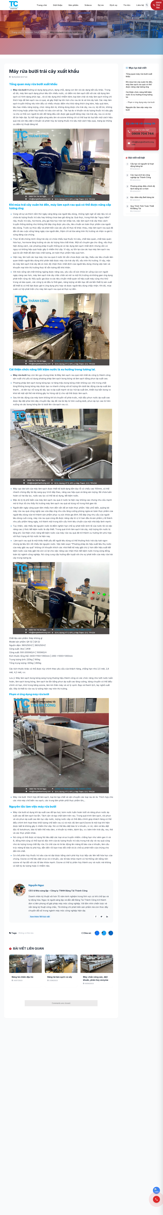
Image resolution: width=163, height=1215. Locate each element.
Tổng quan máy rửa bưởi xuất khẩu (139, 75)
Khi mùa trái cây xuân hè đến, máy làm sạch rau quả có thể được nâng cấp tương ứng (139, 84)
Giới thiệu (57, 5)
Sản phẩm (73, 5)
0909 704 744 (143, 133)
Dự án (101, 5)
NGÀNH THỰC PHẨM (36, 32)
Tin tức (127, 5)
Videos (88, 5)
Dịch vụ (113, 5)
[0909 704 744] (156, 1199)
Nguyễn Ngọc (36, 885)
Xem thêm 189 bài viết (40, 917)
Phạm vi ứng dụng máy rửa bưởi (141, 102)
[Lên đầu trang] (157, 1209)
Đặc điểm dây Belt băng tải (142, 197)
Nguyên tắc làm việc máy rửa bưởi (139, 108)
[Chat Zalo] (156, 1190)
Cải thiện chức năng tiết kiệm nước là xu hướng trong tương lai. (139, 94)
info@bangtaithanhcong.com (143, 143)
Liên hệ (140, 5)
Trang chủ (42, 5)
